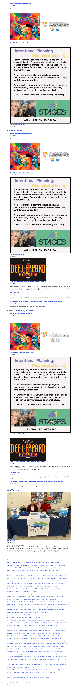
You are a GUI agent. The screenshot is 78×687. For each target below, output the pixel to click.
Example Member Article (13, 591)
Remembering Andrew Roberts (14, 643)
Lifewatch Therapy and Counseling (61, 622)
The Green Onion (41, 656)
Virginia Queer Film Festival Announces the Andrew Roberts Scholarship (37, 672)
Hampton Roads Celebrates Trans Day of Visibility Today (21, 601)
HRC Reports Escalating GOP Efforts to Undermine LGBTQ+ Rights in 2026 (25, 620)
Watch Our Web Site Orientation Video (16, 677)
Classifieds (30, 581)
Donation (53, 588)
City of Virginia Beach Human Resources (57, 578)
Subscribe (46, 651)
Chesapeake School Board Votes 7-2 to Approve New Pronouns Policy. (24, 575)
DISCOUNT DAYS (59, 586)
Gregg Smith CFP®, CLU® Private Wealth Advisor (19, 599)
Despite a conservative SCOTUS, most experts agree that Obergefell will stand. (26, 586)
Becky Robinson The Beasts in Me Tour (16, 570)
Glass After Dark (60, 596)
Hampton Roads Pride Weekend (56, 609)
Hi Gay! (46, 612)
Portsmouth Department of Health (52, 641)
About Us (56, 565)
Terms (61, 651)
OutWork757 (10, 638)
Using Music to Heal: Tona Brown (25, 667)
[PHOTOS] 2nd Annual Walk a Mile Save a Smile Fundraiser (21, 560)
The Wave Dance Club (61, 659)
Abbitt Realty (42, 565)
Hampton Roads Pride (12, 609)
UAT (42, 664)
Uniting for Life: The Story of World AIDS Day (55, 664)
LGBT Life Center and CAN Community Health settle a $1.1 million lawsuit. (34, 622)
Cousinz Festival (57, 581)
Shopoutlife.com (46, 646)
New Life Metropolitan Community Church (44, 628)
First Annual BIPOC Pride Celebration (29, 591)
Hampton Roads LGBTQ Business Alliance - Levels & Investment (51, 607)
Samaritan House (27, 646)
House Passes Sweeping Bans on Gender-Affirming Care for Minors (23, 614)
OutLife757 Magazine (58, 635)
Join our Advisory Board (57, 620)
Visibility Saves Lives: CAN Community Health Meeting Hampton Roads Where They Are (29, 675)
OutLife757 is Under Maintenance (44, 635)
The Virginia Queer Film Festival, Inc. (27, 659)
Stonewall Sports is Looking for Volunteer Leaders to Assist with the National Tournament (43, 648)
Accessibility (62, 565)
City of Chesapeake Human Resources (16, 578)
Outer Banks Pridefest (12, 633)
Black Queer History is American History (37, 570)
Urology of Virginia (11, 667)
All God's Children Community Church (23, 567)
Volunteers (54, 675)
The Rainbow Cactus (61, 656)
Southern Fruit (62, 646)
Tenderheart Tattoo (54, 651)
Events (57, 588)
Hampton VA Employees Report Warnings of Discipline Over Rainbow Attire (25, 612)
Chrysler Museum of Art (48, 575)
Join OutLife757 (11, 622)
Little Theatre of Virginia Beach (33, 625)
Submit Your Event (38, 651)
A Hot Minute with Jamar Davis (30, 565)
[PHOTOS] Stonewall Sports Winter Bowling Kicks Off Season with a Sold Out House (28, 562)
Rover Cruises (10, 646)
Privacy (63, 641)
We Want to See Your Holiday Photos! (36, 677)
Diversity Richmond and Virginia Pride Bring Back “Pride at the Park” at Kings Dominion (28, 588)
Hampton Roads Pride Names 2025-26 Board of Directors (33, 609)
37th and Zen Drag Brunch (56, 562)
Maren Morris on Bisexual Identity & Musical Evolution (20, 628)
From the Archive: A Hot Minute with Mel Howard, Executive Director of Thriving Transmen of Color (31, 594)
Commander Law (38, 581)
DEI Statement (61, 583)
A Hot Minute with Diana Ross (14, 565)
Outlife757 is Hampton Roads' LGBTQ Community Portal (46, 633)
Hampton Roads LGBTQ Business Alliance (58, 604)
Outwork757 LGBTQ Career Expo (22, 638)
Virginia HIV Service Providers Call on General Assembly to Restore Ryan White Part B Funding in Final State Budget (35, 669)
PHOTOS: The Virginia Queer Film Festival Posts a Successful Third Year (25, 641)
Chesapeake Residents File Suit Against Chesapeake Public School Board (38, 573)
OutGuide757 (22, 633)
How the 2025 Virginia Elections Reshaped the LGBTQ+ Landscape (23, 617)
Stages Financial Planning (13, 648)
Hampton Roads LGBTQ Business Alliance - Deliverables (21, 607)
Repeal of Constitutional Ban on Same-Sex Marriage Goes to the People (41, 643)
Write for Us (49, 677)
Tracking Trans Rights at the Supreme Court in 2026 (20, 664)
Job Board (47, 620)
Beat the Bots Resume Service (41, 567)
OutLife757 (29, 633)
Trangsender (37, 664)
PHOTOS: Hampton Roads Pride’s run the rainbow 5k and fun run (47, 638)
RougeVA (62, 643)
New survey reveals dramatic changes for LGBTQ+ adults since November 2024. (48, 630)
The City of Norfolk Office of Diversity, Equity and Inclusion (52, 654)
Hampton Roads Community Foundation (17, 604)
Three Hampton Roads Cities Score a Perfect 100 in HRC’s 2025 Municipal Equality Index (41, 662)
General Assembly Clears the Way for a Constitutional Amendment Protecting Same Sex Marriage (31, 596)
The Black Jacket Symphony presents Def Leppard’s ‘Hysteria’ (22, 654)
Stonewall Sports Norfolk (13, 651)
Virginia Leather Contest (13, 672)
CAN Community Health (54, 570)
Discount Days (50, 586)
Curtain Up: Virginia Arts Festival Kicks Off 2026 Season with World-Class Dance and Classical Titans (32, 583)
